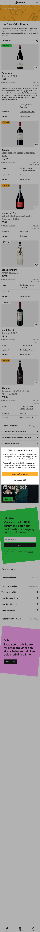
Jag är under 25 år (20, 480)
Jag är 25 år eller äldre (20, 474)
